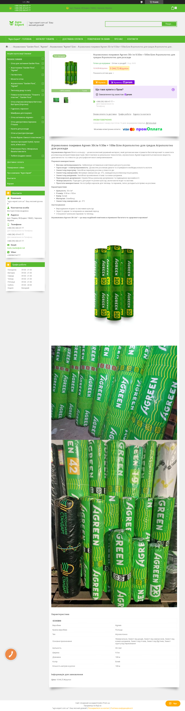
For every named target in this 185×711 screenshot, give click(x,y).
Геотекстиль (16, 75)
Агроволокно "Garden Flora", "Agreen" (30, 47)
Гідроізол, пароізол (19, 109)
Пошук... (169, 24)
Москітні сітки (17, 79)
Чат (175, 703)
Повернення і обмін (15, 168)
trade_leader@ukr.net (16, 248)
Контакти (11, 178)
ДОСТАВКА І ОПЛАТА (72, 39)
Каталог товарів (14, 59)
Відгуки (10, 184)
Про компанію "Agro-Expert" (19, 173)
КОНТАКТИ (132, 39)
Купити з (118, 82)
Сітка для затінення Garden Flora (25, 63)
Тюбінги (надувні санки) (21, 156)
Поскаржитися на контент (98, 708)
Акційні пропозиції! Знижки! (19, 54)
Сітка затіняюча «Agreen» (22, 117)
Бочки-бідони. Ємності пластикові (26, 137)
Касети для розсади (20, 129)
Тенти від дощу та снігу (21, 90)
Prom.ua (106, 703)
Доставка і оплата (15, 162)
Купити (101, 82)
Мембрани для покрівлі (21, 113)
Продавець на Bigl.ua (92, 706)
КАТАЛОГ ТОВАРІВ (45, 39)
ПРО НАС (118, 39)
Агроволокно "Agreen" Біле (63, 47)
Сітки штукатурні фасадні (22, 133)
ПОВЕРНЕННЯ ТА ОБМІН (98, 39)
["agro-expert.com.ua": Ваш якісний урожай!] (16, 23)
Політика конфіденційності (122, 708)
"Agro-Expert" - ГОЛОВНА (20, 39)
